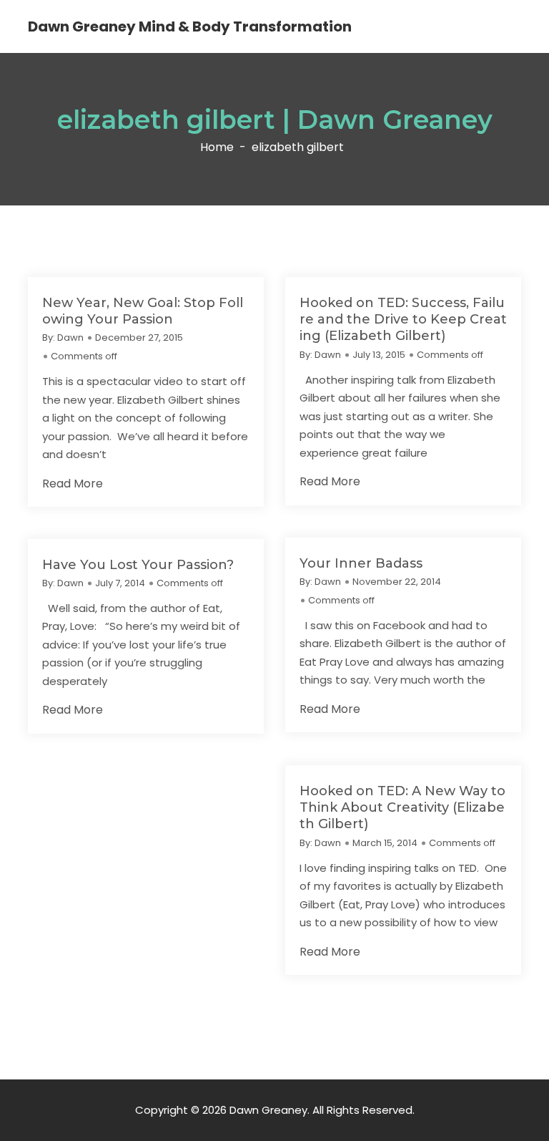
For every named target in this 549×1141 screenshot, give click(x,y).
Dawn (70, 337)
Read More (72, 484)
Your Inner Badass (361, 563)
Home (217, 147)
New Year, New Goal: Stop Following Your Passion (142, 311)
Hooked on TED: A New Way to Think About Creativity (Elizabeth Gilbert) (402, 807)
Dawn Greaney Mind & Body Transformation (190, 26)
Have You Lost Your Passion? (138, 565)
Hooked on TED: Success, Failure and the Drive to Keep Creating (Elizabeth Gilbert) (403, 319)
